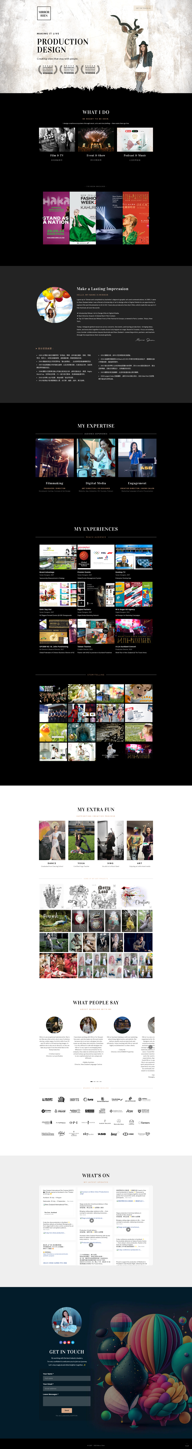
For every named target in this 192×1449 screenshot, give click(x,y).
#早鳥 (61, 1263)
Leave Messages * (50, 1394)
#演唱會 (51, 1263)
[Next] (150, 1047)
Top (187, 1444)
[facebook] (60, 1342)
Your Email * (48, 1384)
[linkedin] (72, 1342)
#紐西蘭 (56, 1263)
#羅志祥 (45, 1263)
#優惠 (65, 1263)
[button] (43, 218)
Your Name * (48, 1374)
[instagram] (64, 1342)
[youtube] (68, 1342)
